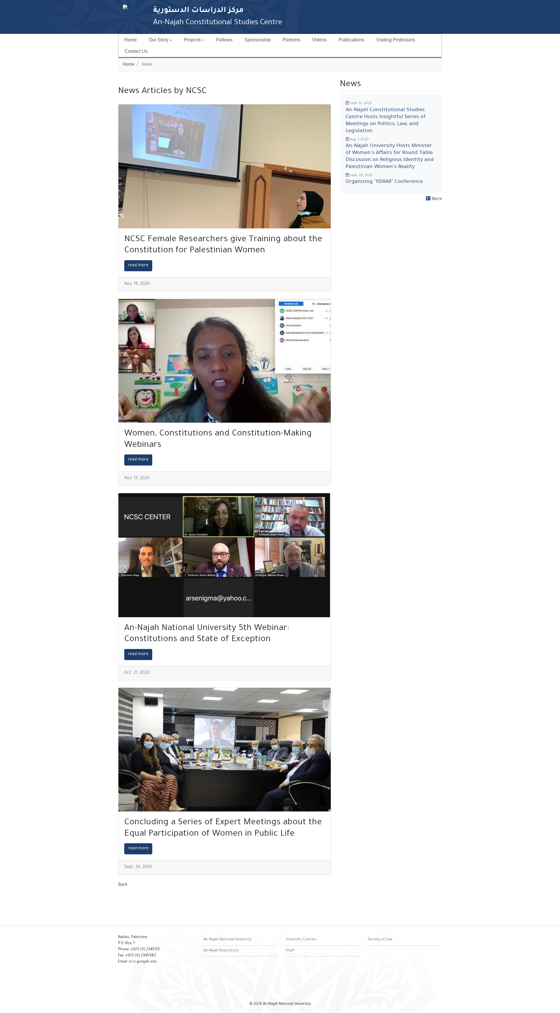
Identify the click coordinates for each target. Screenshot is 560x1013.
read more (138, 265)
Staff (290, 951)
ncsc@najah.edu (143, 962)
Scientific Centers (301, 940)
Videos (319, 39)
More (436, 199)
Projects (192, 39)
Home (130, 39)
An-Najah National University (227, 940)
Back (122, 885)
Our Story (158, 39)
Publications (351, 39)
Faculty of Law (380, 940)
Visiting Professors (395, 39)
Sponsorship (257, 39)
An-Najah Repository (221, 951)
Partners (291, 39)
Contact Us (136, 51)
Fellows (224, 39)
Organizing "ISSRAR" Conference (384, 182)
